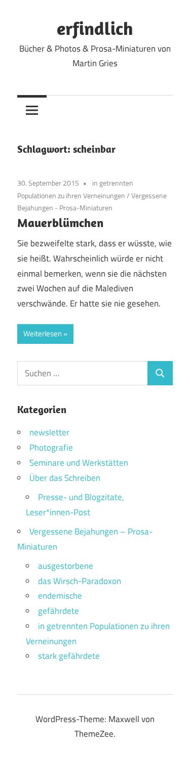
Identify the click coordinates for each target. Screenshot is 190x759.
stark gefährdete (69, 655)
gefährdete (58, 610)
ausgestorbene (65, 565)
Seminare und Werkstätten (78, 462)
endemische (60, 595)
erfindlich (95, 28)
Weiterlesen (42, 333)
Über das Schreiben (64, 477)
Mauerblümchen (60, 222)
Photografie (51, 447)
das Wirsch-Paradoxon (79, 581)
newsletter (49, 432)
